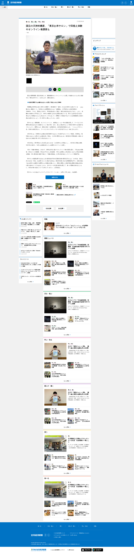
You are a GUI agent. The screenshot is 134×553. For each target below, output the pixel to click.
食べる (45, 7)
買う (62, 7)
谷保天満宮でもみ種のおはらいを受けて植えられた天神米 (45, 102)
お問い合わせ (74, 535)
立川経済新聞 (14, 2)
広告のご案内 (58, 537)
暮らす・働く (70, 7)
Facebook (122, 3)
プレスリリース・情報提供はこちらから (80, 533)
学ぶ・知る (81, 7)
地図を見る (55, 177)
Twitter (125, 3)
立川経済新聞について (60, 533)
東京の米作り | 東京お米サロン (65, 195)
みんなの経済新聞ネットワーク (38, 550)
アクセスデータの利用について (62, 535)
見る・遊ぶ (54, 7)
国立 (28, 32)
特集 (89, 7)
